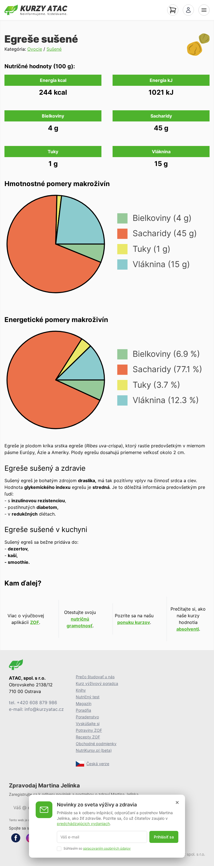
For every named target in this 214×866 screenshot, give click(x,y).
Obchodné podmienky (96, 743)
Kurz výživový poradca (97, 683)
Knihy (81, 690)
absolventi (187, 629)
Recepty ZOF (88, 737)
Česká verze (97, 763)
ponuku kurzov (133, 622)
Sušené (54, 49)
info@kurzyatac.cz (44, 709)
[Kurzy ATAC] (35, 10)
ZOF (34, 622)
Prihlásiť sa (164, 837)
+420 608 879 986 (37, 702)
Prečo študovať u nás (95, 676)
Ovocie (34, 49)
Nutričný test (87, 696)
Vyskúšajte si (87, 723)
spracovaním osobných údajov (107, 848)
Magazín (83, 703)
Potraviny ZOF (89, 730)
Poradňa (83, 710)
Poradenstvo (87, 716)
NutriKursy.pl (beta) (94, 750)
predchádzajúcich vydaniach (83, 823)
